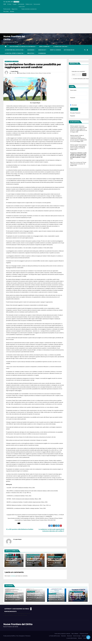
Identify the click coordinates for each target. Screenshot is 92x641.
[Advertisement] (46, 23)
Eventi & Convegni (55, 50)
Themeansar (28, 635)
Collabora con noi (29, 4)
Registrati (72, 115)
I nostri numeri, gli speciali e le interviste (22, 46)
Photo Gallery (6, 11)
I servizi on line (22, 6)
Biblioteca (30, 53)
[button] (84, 49)
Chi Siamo (9, 4)
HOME (4, 4)
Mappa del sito (14, 9)
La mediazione (15, 61)
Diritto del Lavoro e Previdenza (76, 591)
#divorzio (33, 73)
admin (18, 599)
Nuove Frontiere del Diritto (17, 624)
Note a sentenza (30, 556)
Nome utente (73, 90)
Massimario (31, 50)
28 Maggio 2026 (32, 597)
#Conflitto (28, 73)
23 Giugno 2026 (11, 599)
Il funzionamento (21, 4)
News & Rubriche (44, 46)
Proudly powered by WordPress (9, 635)
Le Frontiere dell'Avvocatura (12, 556)
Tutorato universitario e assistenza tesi (29, 9)
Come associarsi (37, 4)
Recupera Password (75, 113)
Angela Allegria (14, 71)
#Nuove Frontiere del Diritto (45, 73)
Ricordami (74, 105)
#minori (37, 73)
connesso (13, 575)
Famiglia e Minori (8, 61)
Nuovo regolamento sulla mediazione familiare (56, 560)
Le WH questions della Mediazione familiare (20, 529)
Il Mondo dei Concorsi (60, 46)
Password (72, 97)
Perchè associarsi (6, 9)
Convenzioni (42, 53)
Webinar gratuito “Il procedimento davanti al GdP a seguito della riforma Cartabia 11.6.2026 (78, 146)
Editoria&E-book (69, 50)
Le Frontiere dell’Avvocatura (14, 50)
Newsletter (12, 11)
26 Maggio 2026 (75, 597)
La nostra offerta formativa (14, 53)
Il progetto (15, 4)
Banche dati (42, 50)
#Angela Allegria (22, 73)
